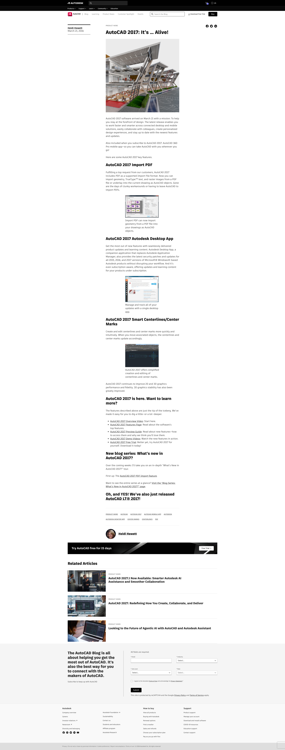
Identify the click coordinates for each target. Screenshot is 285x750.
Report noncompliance (118, 746)
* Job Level (134, 669)
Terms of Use (153, 681)
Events (140, 14)
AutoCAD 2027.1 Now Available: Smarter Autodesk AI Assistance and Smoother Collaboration (144, 580)
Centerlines (147, 519)
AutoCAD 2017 (135, 514)
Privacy (64, 746)
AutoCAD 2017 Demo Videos (125, 438)
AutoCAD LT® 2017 (122, 498)
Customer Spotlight (126, 14)
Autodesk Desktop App (115, 519)
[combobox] (108, 3)
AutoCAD (124, 514)
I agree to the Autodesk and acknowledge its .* (158, 682)
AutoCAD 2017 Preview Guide (126, 431)
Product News (108, 14)
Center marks (133, 519)
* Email (133, 657)
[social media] (70, 732)
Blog (86, 14)
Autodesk (168, 514)
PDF (156, 519)
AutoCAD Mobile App (152, 514)
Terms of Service (197, 695)
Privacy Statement (176, 681)
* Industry (179, 657)
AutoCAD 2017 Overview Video (126, 421)
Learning (95, 14)
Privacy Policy (180, 695)
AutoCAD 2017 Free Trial (123, 442)
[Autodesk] (75, 3)
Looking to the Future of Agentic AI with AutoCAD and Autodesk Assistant (159, 628)
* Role (178, 669)
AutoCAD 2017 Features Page (125, 424)
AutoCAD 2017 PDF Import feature (138, 476)
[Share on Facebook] (207, 26)
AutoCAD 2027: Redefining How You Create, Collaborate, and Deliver (155, 603)
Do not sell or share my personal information (82, 746)
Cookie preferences (103, 746)
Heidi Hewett (75, 28)
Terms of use (130, 746)
